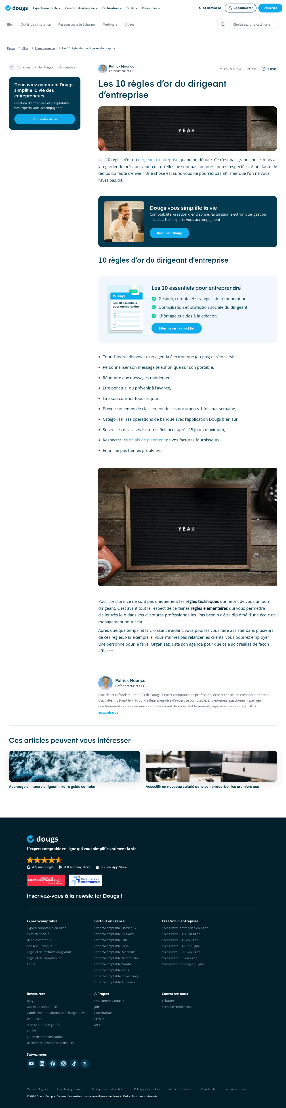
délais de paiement (147, 440)
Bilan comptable (39, 940)
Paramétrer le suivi (236, 1089)
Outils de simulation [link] (42, 1007)
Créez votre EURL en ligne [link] (181, 952)
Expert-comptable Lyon (111, 946)
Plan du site (208, 1089)
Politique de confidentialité (108, 1089)
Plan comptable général (44, 1025)
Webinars (110, 24)
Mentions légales (37, 1089)
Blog (10, 24)
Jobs (97, 1007)
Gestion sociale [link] (38, 934)
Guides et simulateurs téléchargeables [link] (56, 1013)
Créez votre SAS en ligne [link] (180, 940)
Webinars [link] (34, 1019)
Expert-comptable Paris (111, 970)
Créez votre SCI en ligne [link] (179, 958)
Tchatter (168, 1001)
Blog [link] (30, 1001)
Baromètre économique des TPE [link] (51, 1043)
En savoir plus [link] (108, 713)
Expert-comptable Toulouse (114, 982)
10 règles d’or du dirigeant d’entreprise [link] (46, 67)
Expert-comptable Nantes (113, 964)
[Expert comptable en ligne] (16, 8)
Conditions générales (70, 1089)
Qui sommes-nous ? (109, 1001)
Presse (99, 1019)
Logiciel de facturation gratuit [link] (49, 952)
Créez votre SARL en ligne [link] (181, 946)
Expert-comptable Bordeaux (115, 928)
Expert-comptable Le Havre (114, 934)
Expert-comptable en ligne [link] (46, 928)
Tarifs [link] (31, 964)
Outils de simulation (36, 24)
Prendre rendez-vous (177, 1007)
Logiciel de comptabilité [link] (44, 958)
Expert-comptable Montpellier (116, 958)
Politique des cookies (147, 1089)
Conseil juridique (40, 946)
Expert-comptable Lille (111, 940)
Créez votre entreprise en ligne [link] (185, 928)
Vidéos (130, 24)
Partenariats (103, 1013)
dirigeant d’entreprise (158, 159)
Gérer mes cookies (180, 1089)
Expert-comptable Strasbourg (116, 976)
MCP (97, 1025)
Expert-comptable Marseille (115, 952)
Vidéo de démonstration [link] (45, 1037)
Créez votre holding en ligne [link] (183, 964)
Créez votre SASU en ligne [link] (181, 934)
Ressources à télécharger (77, 24)
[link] (241, 8)
